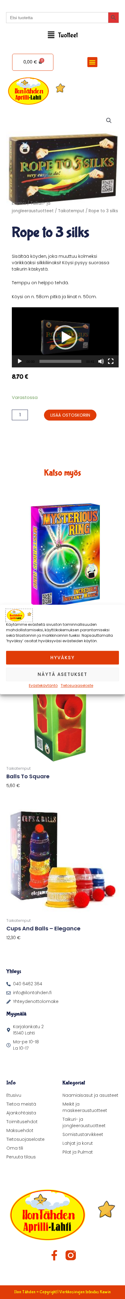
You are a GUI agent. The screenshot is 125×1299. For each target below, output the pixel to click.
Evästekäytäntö (43, 685)
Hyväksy (62, 657)
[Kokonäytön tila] (111, 361)
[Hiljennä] (101, 361)
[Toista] (20, 361)
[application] (65, 337)
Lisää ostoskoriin (70, 415)
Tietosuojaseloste (77, 685)
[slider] (60, 361)
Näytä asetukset (62, 674)
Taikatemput (71, 211)
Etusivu (19, 203)
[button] (62, 35)
